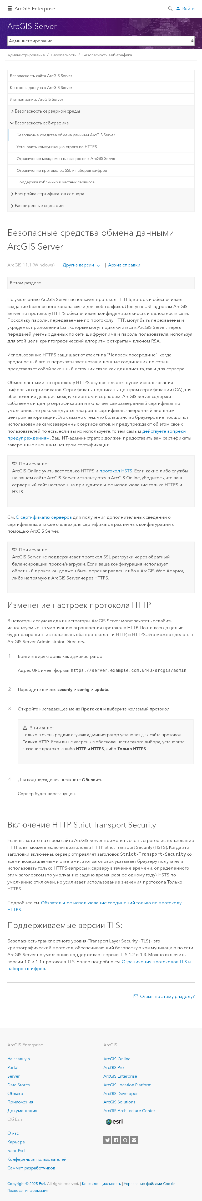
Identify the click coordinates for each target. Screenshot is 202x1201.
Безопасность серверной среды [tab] (47, 111)
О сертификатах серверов (44, 517)
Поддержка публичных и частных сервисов (56, 182)
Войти (188, 8)
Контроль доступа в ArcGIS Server (41, 87)
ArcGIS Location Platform (127, 1084)
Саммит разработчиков (31, 1167)
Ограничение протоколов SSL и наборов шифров (62, 170)
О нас (13, 1133)
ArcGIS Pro (113, 1067)
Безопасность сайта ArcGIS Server (41, 75)
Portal (12, 1067)
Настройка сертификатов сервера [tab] (49, 193)
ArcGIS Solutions (119, 1101)
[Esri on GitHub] (125, 1140)
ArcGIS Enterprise (34, 9)
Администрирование (26, 55)
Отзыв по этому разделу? (167, 996)
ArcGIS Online (116, 1058)
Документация (22, 1110)
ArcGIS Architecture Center (129, 1110)
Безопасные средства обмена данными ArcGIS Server (66, 135)
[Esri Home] (114, 1122)
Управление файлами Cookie (149, 1184)
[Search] (170, 8)
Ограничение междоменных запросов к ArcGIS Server (66, 158)
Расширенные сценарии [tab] (39, 205)
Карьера (16, 1141)
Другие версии (78, 265)
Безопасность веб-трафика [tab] (42, 122)
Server (13, 1076)
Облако (15, 1093)
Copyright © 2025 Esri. (26, 1184)
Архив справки (123, 265)
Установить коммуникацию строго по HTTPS (57, 146)
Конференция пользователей (37, 1159)
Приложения (20, 1101)
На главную (18, 1058)
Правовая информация (27, 1190)
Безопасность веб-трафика (107, 55)
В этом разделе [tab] (25, 282)
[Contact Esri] (134, 1140)
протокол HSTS (115, 470)
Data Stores (18, 1084)
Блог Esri (16, 1150)
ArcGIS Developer (120, 1093)
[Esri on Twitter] (107, 1140)
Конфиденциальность (101, 1184)
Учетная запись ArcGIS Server (36, 99)
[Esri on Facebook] (116, 1140)
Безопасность (63, 55)
